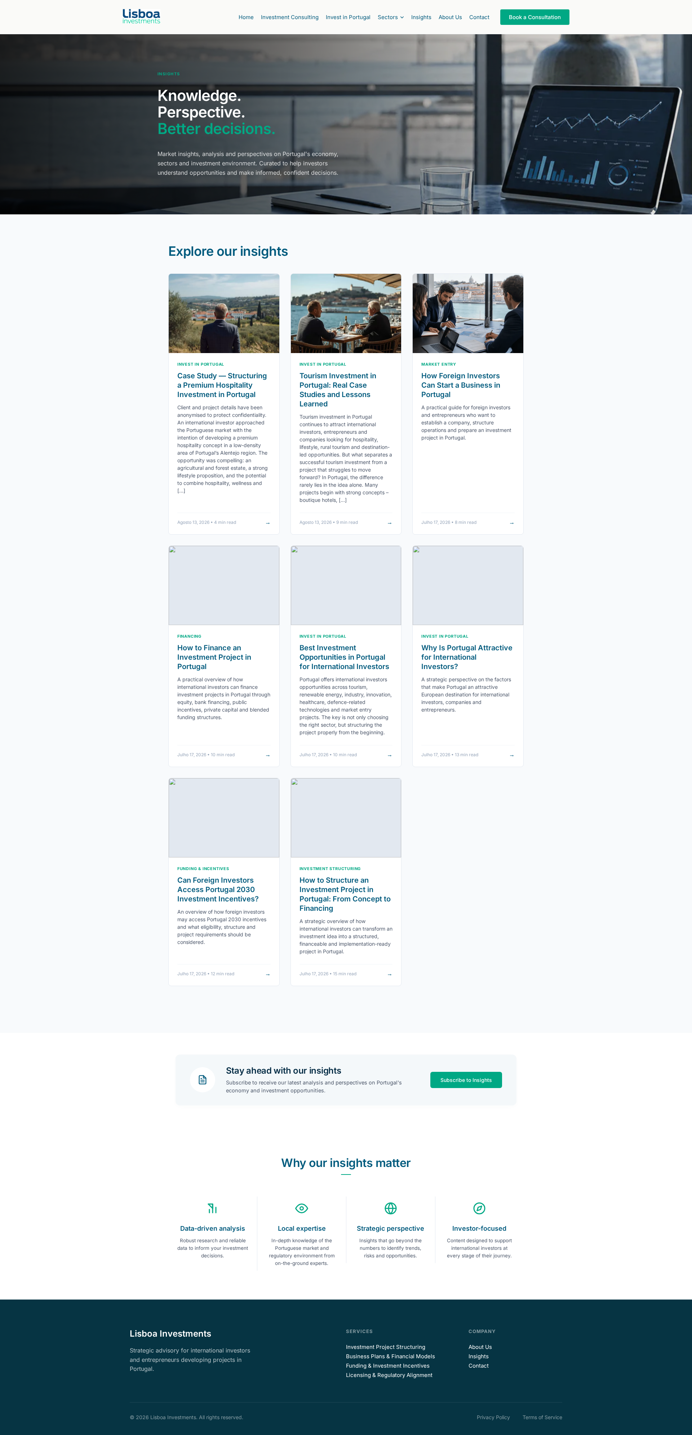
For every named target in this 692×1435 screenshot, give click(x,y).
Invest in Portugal (348, 17)
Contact (479, 17)
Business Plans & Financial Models (390, 1356)
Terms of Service (542, 1417)
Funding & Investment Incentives (388, 1365)
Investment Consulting (290, 17)
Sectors (388, 17)
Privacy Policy (493, 1417)
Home (246, 17)
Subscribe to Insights (466, 1080)
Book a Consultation (535, 17)
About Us (450, 17)
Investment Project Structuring (385, 1346)
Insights (421, 17)
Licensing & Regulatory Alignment (389, 1375)
